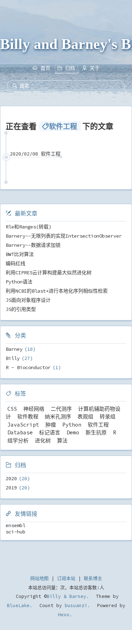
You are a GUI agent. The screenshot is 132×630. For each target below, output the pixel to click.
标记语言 (49, 432)
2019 (11, 487)
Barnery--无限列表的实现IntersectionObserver (64, 236)
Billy (13, 358)
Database (20, 432)
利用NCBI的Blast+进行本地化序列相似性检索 (57, 291)
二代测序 (61, 408)
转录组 (107, 416)
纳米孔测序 (58, 416)
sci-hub (15, 531)
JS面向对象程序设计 (28, 300)
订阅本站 (66, 578)
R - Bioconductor (28, 367)
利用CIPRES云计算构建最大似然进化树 (49, 272)
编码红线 (15, 263)
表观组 (85, 416)
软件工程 (98, 424)
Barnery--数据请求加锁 (33, 245)
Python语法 (19, 282)
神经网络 (33, 408)
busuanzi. (76, 605)
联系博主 (93, 578)
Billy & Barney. (68, 596)
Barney (14, 349)
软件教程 (27, 416)
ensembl (15, 525)
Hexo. (65, 615)
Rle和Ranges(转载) (28, 227)
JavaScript (23, 424)
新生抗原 (96, 432)
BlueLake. (19, 605)
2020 (11, 478)
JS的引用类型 (21, 309)
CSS (12, 408)
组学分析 (18, 440)
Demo (73, 432)
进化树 (43, 440)
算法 (62, 440)
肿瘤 (50, 424)
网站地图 (39, 578)
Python (71, 424)
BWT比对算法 (20, 254)
